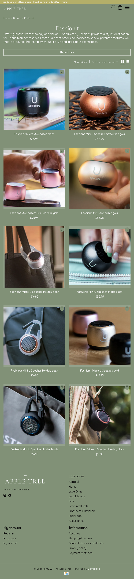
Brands (17, 18)
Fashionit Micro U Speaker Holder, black (99, 449)
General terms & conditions (86, 543)
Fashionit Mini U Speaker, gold (99, 213)
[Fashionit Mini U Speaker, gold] (100, 178)
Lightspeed (94, 568)
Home (6, 18)
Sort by (96, 62)
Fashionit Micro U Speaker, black (34, 134)
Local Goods (77, 496)
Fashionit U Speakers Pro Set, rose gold (34, 213)
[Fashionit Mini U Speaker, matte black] (100, 257)
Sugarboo (75, 516)
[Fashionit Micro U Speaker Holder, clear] (34, 257)
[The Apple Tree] (14, 7)
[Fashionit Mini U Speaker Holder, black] (34, 415)
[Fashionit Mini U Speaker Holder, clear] (34, 336)
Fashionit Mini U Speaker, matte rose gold (99, 134)
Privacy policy (78, 548)
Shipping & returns (80, 538)
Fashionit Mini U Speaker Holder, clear (34, 370)
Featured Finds (78, 506)
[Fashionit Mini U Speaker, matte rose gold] (100, 99)
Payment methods (80, 553)
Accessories (76, 520)
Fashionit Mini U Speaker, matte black (99, 291)
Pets (71, 501)
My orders (9, 538)
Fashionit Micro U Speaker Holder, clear (34, 291)
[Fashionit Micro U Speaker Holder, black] (100, 415)
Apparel (74, 481)
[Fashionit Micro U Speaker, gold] (100, 336)
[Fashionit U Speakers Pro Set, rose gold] (34, 178)
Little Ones (75, 491)
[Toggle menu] (127, 7)
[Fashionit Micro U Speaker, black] (34, 99)
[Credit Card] (66, 574)
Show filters (67, 52)
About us (74, 533)
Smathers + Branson (82, 511)
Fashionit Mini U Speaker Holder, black (34, 449)
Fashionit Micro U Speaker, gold (99, 370)
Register (8, 533)
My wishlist (10, 543)
